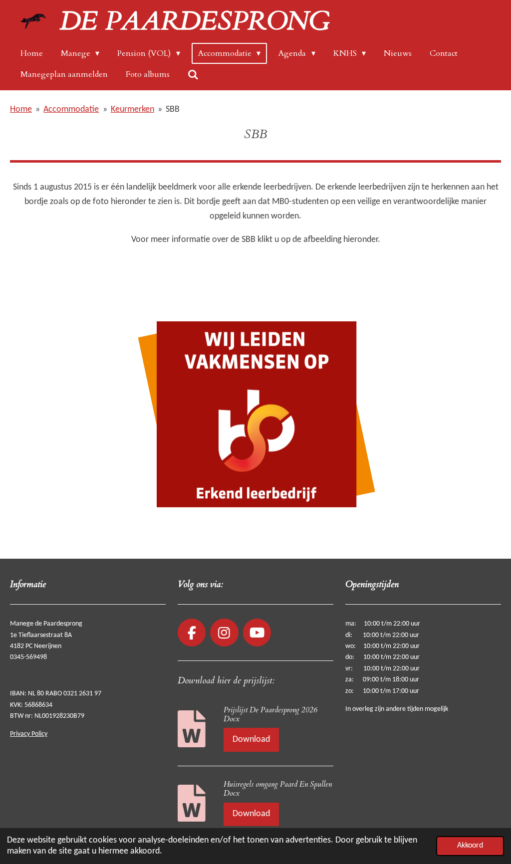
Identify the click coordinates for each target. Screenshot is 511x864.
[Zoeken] (193, 74)
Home (21, 109)
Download (251, 739)
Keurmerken (132, 109)
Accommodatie (71, 109)
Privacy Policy (28, 734)
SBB (173, 109)
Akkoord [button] (470, 846)
